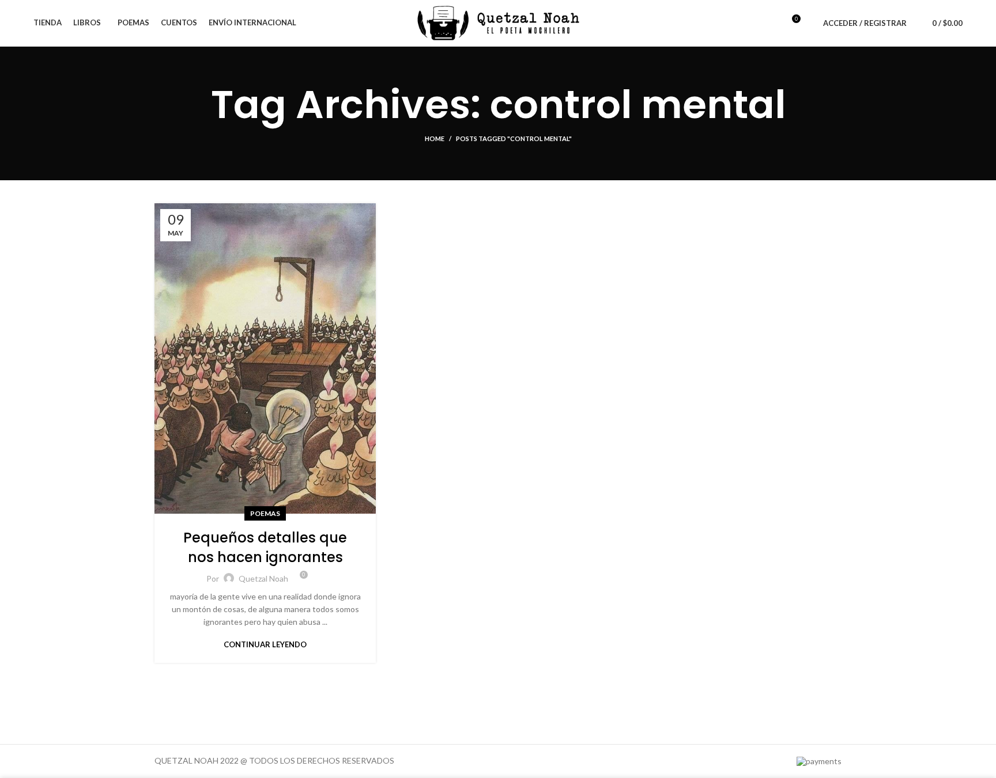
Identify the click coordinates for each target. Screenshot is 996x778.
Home (434, 138)
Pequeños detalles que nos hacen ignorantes (265, 547)
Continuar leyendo (265, 644)
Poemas (265, 513)
